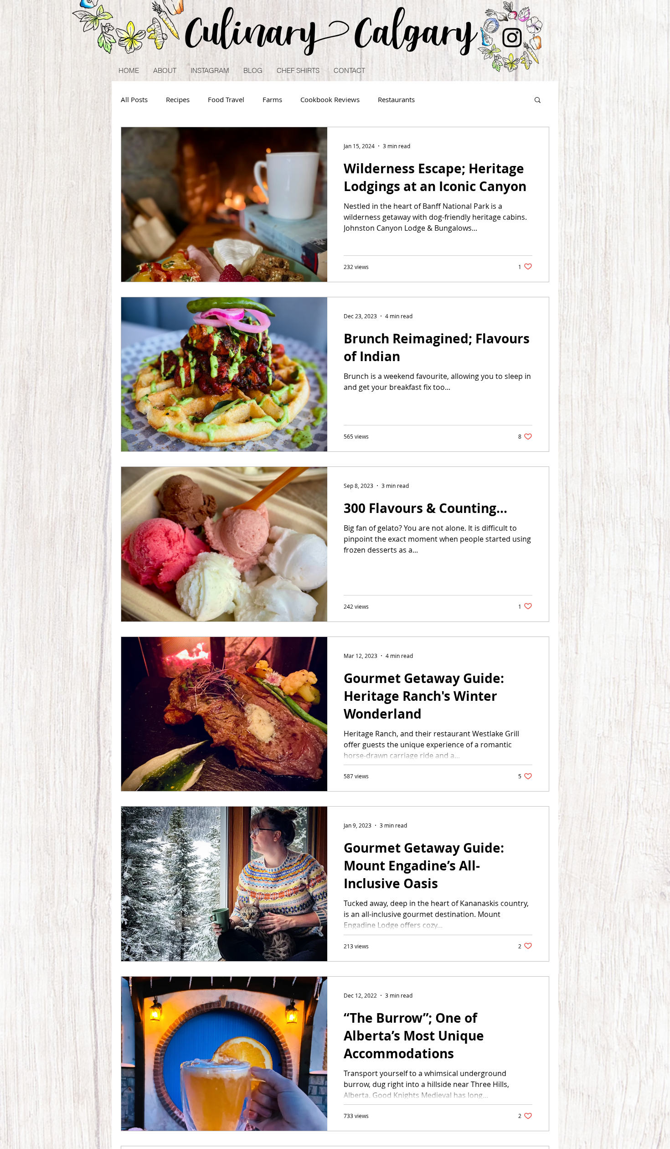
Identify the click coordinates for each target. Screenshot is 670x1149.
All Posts (134, 99)
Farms (272, 99)
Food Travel (226, 99)
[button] (537, 100)
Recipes (178, 99)
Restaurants (396, 99)
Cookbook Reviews (330, 99)
